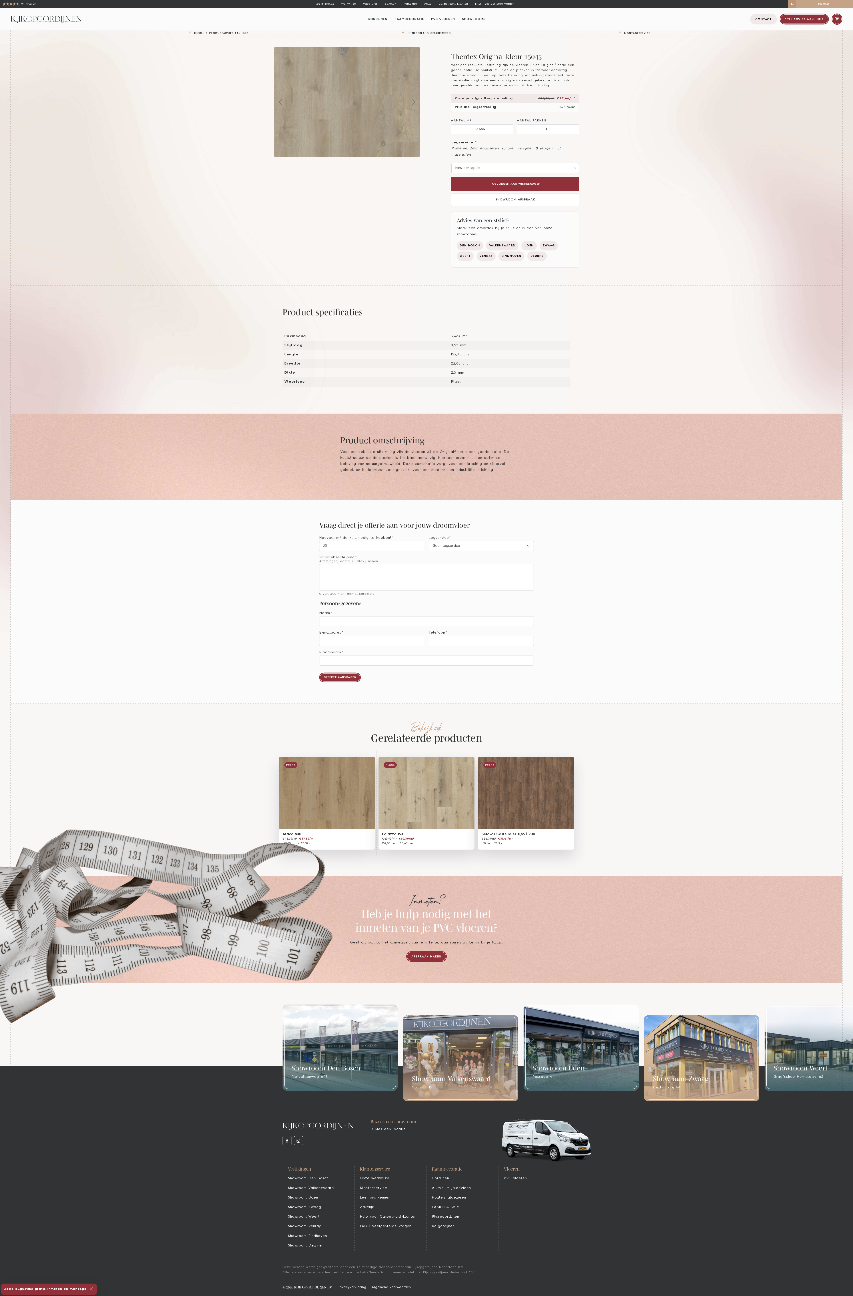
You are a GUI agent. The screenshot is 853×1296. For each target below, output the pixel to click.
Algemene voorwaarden (391, 1287)
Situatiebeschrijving (338, 557)
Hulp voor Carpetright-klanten (388, 1217)
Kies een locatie (389, 1129)
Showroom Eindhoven (307, 1236)
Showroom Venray (304, 1226)
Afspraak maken (426, 956)
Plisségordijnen (445, 1217)
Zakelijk (390, 3)
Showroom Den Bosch (308, 1178)
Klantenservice (373, 1188)
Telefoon (438, 632)
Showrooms (473, 19)
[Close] (91, 1289)
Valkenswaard (502, 245)
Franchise (410, 3)
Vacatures (370, 3)
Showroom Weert (304, 1217)
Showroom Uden (303, 1197)
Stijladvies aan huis (804, 19)
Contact (763, 19)
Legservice (463, 142)
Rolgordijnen (443, 1226)
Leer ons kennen (375, 1197)
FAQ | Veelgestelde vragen (494, 3)
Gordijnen (377, 19)
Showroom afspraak (515, 199)
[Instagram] (298, 1140)
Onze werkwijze (374, 1178)
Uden (529, 245)
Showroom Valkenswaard (311, 1188)
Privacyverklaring (352, 1287)
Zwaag (549, 245)
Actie (427, 3)
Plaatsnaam (331, 652)
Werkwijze (348, 3)
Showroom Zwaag (304, 1207)
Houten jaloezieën (449, 1197)
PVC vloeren (443, 19)
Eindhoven (512, 256)
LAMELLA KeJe (445, 1207)
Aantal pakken (531, 120)
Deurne (537, 256)
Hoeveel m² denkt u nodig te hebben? (356, 538)
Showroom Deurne (305, 1245)
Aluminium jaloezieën (451, 1188)
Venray (486, 256)
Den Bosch (470, 245)
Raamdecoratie (409, 19)
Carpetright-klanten (453, 3)
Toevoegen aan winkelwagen (515, 183)
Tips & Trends (324, 3)
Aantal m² (461, 120)
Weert (465, 256)
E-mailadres (331, 632)
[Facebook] (287, 1140)
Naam (325, 613)
